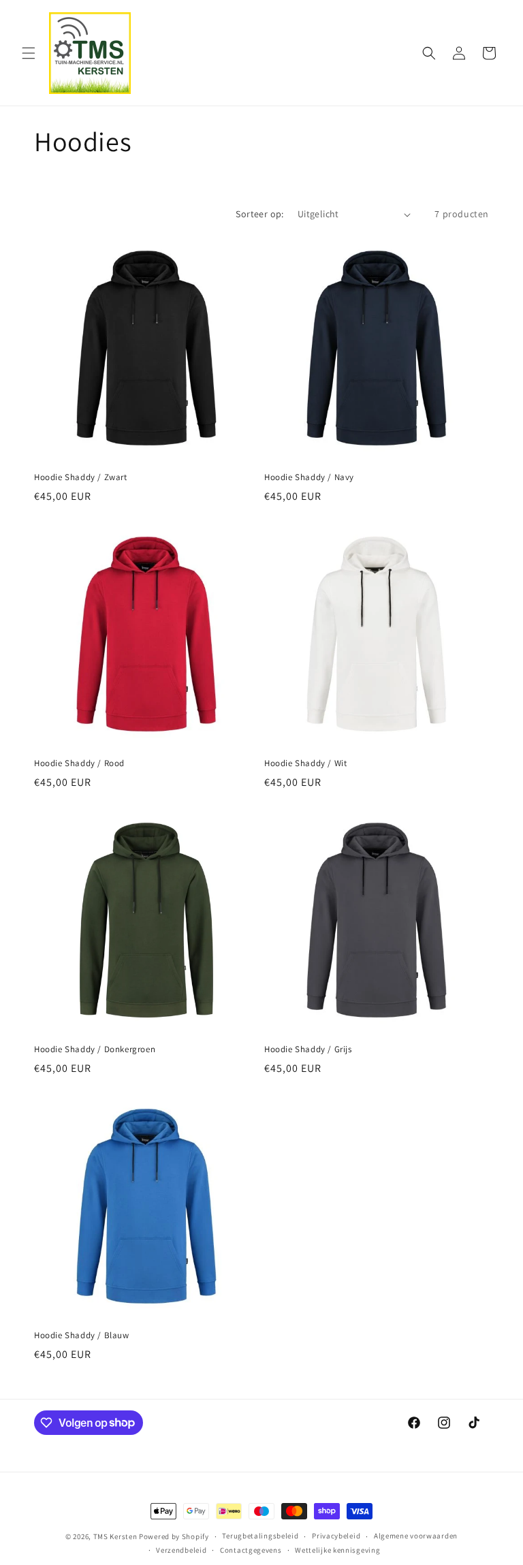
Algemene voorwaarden (416, 1535)
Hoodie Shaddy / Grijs (308, 1049)
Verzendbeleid (181, 1550)
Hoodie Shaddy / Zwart (80, 477)
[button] (29, 53)
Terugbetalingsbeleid (260, 1535)
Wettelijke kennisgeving (337, 1550)
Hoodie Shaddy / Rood (79, 763)
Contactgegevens (251, 1550)
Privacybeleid (336, 1535)
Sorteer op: (259, 214)
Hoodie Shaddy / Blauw (81, 1335)
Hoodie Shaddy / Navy (309, 477)
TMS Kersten (115, 1536)
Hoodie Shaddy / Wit (305, 763)
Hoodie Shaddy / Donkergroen (94, 1049)
